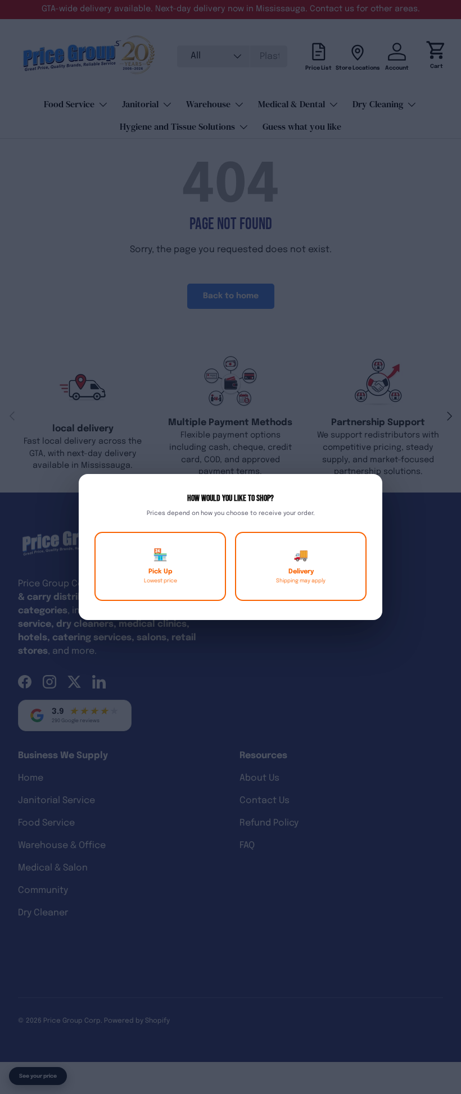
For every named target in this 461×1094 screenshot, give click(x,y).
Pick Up (160, 566)
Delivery (301, 566)
